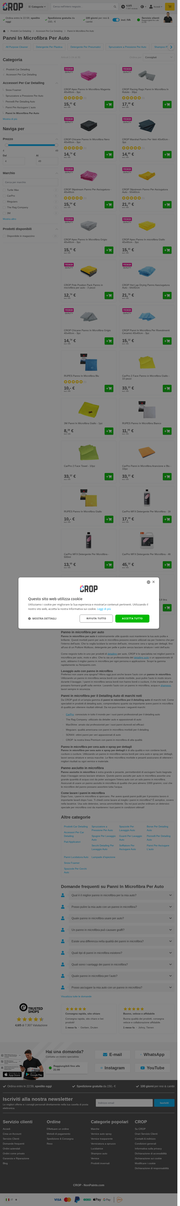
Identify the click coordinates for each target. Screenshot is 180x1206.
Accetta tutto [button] (132, 618)
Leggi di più (104, 609)
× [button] (153, 582)
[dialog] (88, 603)
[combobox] (148, 582)
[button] (42, 618)
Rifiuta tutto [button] (96, 618)
